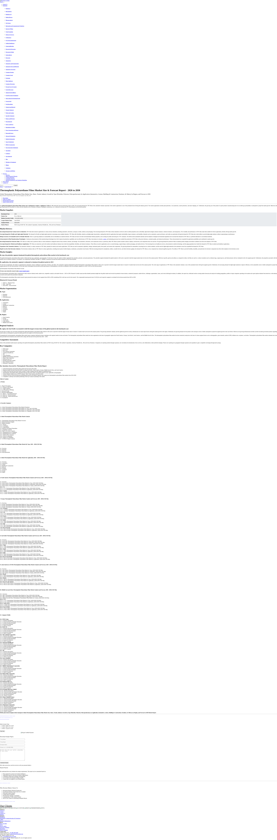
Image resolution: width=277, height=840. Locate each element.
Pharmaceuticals (9, 20)
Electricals (8, 57)
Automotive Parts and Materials (12, 66)
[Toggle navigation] (3, 2)
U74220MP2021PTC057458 (9, 836)
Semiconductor (9, 55)
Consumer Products (10, 72)
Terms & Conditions (4, 827)
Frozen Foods (8, 101)
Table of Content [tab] (7, 199)
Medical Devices (9, 17)
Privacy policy (3, 826)
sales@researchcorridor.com (16, 834)
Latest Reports (8, 186)
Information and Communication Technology (15, 26)
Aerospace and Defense (10, 170)
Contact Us (5, 182)
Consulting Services (10, 179)
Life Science (8, 23)
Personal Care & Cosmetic (11, 86)
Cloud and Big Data (10, 46)
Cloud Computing (9, 31)
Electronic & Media (10, 52)
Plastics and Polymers (10, 118)
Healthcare (8, 8)
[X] (8, 839)
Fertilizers (8, 153)
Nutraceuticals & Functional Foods (13, 98)
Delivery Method (4, 830)
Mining (7, 165)
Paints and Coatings (10, 112)
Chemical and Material (10, 107)
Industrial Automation (10, 139)
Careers (1, 812)
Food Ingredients (9, 104)
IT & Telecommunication (11, 40)
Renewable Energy (9, 133)
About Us (5, 4)
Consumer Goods (9, 75)
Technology (8, 168)
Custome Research (10, 177)
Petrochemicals (9, 121)
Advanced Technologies (10, 136)
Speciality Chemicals (10, 115)
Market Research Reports (11, 176)
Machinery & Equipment (11, 162)
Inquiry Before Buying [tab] (8, 202)
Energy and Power (9, 124)
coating (104, 239)
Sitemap (2, 814)
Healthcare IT (9, 14)
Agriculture (8, 150)
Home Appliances (9, 81)
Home (1, 2)
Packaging (8, 78)
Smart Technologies (10, 141)
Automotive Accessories (10, 69)
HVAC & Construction (10, 144)
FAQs (1, 825)
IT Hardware (8, 37)
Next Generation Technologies (12, 147)
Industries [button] (5, 5)
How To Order (3, 823)
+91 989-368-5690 (14, 832)
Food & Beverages (9, 89)
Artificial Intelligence (10, 43)
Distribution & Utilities (10, 127)
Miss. (7, 159)
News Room (6, 181)
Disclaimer (2, 828)
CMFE (1, 819)
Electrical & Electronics (11, 49)
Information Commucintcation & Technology (10, 818)
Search (15, 185)
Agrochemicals (9, 156)
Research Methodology (5, 821)
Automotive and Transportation (12, 63)
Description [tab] (5, 198)
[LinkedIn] (9, 839)
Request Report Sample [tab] (8, 200)
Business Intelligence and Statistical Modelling (16, 180)
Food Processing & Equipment (12, 95)
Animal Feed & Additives (11, 92)
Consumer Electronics (10, 84)
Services (8, 175)
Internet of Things (9, 28)
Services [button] (5, 173)
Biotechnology (9, 11)
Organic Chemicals (10, 110)
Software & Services (10, 34)
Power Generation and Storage (12, 130)
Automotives (8, 60)
